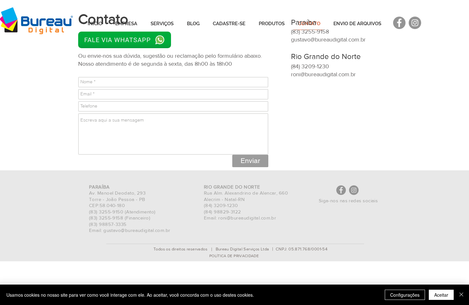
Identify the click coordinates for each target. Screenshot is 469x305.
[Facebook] (341, 190)
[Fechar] (461, 295)
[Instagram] (354, 190)
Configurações (405, 295)
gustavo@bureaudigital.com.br (328, 39)
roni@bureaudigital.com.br (323, 74)
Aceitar (441, 295)
